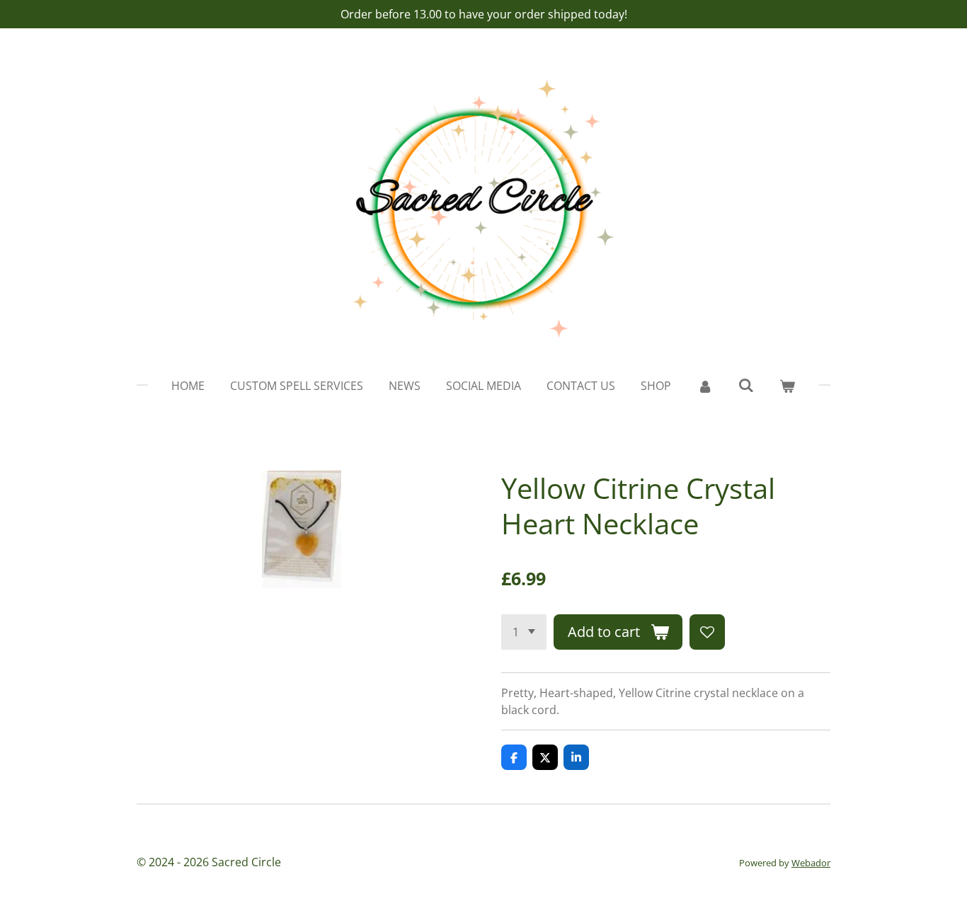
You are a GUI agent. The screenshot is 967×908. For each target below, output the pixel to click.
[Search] (746, 385)
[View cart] (787, 386)
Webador (810, 862)
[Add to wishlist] (707, 632)
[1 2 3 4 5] (524, 632)
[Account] (704, 386)
